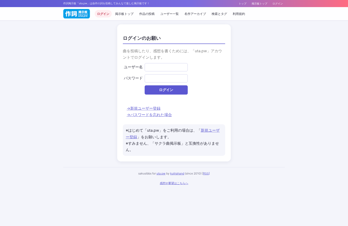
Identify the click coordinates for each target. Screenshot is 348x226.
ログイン (277, 3)
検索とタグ (219, 14)
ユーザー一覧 (169, 14)
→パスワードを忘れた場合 (149, 114)
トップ (242, 3)
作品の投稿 (147, 14)
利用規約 (239, 14)
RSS (206, 173)
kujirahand (177, 173)
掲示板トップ (259, 3)
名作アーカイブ (195, 14)
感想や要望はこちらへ (174, 183)
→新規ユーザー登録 (144, 108)
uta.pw (160, 173)
